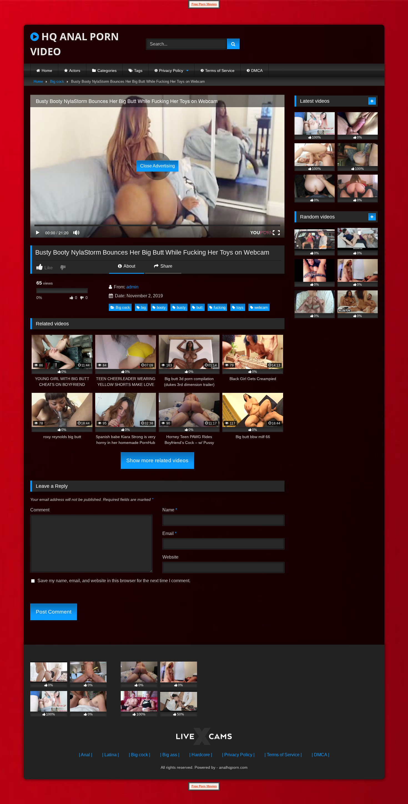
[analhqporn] (204, 737)
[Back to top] (391, 787)
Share (165, 266)
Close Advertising (157, 166)
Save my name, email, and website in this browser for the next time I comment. (113, 580)
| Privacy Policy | (238, 754)
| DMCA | (320, 754)
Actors (74, 70)
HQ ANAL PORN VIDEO (74, 44)
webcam (261, 307)
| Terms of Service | (283, 754)
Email (169, 533)
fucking (219, 307)
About (129, 266)
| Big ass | (169, 754)
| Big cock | (139, 754)
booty (161, 307)
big (143, 307)
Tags (138, 70)
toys (239, 307)
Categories (107, 70)
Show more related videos (157, 460)
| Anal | (85, 754)
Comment (39, 509)
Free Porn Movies (204, 4)
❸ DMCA (254, 70)
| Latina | (110, 754)
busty (181, 307)
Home (47, 70)
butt (200, 307)
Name (169, 509)
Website (170, 557)
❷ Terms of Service (217, 70)
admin (132, 287)
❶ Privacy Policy (168, 70)
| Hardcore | (200, 754)
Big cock (57, 81)
